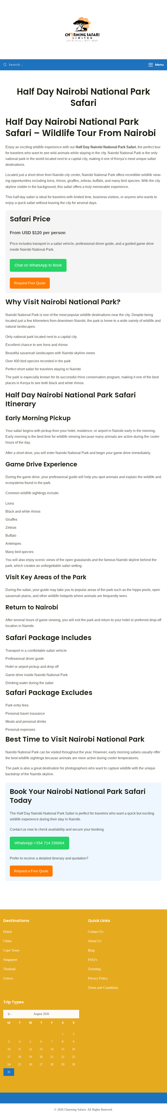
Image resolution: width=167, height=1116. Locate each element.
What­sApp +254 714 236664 (39, 843)
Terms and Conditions (103, 987)
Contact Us (95, 931)
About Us (94, 941)
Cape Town (11, 950)
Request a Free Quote (31, 871)
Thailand (9, 969)
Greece (8, 978)
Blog (91, 950)
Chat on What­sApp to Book (38, 265)
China (7, 941)
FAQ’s (92, 959)
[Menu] (151, 64)
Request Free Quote (29, 283)
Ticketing (94, 969)
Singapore (10, 959)
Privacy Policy (98, 978)
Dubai (7, 931)
